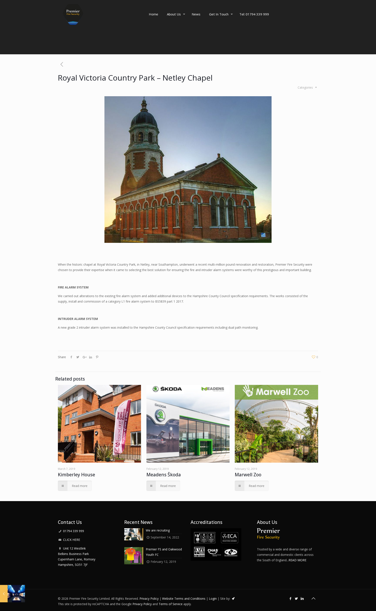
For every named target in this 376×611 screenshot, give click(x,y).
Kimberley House (76, 475)
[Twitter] (296, 598)
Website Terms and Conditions (183, 598)
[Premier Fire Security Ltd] (73, 14)
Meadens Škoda (163, 475)
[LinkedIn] (302, 598)
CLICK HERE (71, 540)
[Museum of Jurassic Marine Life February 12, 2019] (12, 593)
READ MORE (297, 560)
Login (213, 598)
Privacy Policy (149, 598)
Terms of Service (171, 604)
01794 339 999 (73, 531)
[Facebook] (290, 598)
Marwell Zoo (248, 475)
